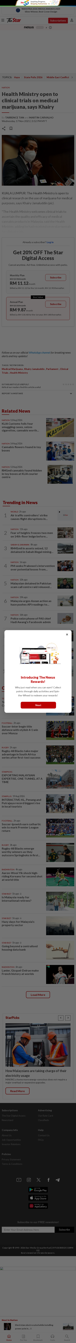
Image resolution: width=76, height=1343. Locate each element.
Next (38, 705)
